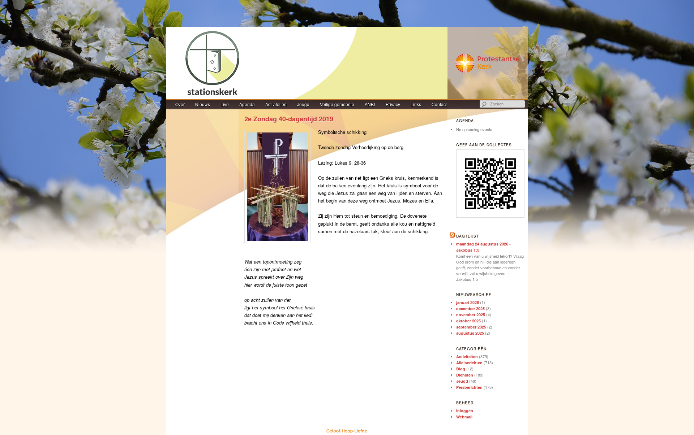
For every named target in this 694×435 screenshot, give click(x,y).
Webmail (464, 416)
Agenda (247, 104)
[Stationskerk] (347, 63)
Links (416, 104)
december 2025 (470, 308)
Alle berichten (469, 362)
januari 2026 (467, 302)
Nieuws (202, 104)
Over (180, 104)
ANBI (370, 104)
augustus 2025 (470, 333)
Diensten (464, 375)
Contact (439, 104)
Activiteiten (276, 104)
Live (224, 104)
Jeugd (303, 104)
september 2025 (471, 327)
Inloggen (464, 410)
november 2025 (470, 314)
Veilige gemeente (337, 104)
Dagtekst (467, 236)
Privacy (393, 104)
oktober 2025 (468, 320)
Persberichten (469, 387)
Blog (460, 368)
